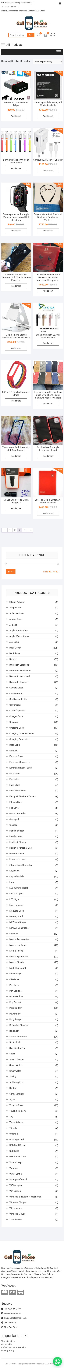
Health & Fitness (17, 842)
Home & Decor (16, 853)
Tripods (13, 1128)
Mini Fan (13, 933)
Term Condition (8, 1341)
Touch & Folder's (17, 1111)
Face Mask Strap (17, 790)
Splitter (13, 1088)
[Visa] (12, 1292)
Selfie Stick (15, 1042)
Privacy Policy (7, 1350)
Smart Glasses (16, 1059)
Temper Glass (16, 1105)
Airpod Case (15, 619)
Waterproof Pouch (18, 1179)
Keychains (14, 870)
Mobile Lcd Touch (18, 945)
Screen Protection (18, 1036)
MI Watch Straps (17, 922)
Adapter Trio (15, 607)
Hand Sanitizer (16, 830)
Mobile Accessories (19, 939)
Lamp (12, 882)
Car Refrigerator (17, 710)
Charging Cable (16, 727)
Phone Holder (16, 996)
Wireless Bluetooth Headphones (25, 1196)
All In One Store (10, 1327)
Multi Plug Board (17, 968)
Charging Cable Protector (21, 733)
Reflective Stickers (18, 1025)
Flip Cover (14, 808)
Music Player (15, 973)
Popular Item (15, 1008)
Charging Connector (19, 739)
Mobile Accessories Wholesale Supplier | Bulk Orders (23, 11)
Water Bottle (15, 1174)
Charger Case (16, 716)
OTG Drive (14, 979)
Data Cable (14, 745)
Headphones (15, 836)
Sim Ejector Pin (17, 1048)
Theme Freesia (35, 1364)
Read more (16, 168)
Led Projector (16, 905)
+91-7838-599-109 (8, 7)
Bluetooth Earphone (19, 665)
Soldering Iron (16, 1082)
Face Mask (14, 785)
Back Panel (14, 653)
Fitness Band (15, 802)
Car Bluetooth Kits (18, 699)
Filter (10, 571)
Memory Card (16, 916)
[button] (57, 1361)
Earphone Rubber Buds (20, 767)
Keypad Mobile (16, 876)
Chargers (13, 722)
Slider (12, 1053)
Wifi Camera (15, 1191)
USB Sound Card (17, 1156)
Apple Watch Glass (18, 630)
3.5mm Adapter (17, 602)
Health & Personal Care (20, 847)
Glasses (13, 825)
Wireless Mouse (17, 1213)
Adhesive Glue (16, 613)
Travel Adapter (16, 1122)
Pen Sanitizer (15, 991)
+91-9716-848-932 (12, 1313)
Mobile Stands (16, 962)
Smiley (12, 1076)
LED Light (14, 899)
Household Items (17, 859)
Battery (12, 659)
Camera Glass (16, 687)
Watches (13, 1168)
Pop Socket (15, 1002)
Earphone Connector (19, 762)
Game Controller (17, 813)
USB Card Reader (17, 1145)
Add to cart (16, 116)
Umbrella (13, 1133)
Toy (11, 1116)
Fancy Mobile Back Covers (22, 796)
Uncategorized (16, 1139)
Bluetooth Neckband (19, 676)
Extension (14, 779)
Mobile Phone (16, 950)
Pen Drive (14, 985)
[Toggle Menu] (58, 51)
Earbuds (13, 750)
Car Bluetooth (16, 693)
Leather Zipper (16, 893)
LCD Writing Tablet (18, 888)
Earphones (14, 773)
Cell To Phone (9, 1322)
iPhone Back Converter (20, 865)
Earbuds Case (16, 756)
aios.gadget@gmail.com (14, 1318)
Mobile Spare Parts (18, 956)
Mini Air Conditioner (19, 928)
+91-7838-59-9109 (12, 1309)
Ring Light (14, 1030)
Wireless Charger (17, 1202)
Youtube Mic (15, 1219)
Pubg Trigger (15, 1019)
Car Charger (15, 705)
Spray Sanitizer (16, 1093)
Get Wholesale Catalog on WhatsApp (16, 2)
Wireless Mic (15, 1208)
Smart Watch (15, 1065)
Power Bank (15, 1013)
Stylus (12, 1099)
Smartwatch (15, 1071)
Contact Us (6, 1344)
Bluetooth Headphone (20, 670)
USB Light (14, 1151)
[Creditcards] (20, 1292)
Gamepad (14, 819)
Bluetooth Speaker (18, 682)
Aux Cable (14, 642)
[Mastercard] (4, 1292)
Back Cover (15, 647)
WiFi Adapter (15, 1185)
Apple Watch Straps (19, 636)
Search (30, 35)
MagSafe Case (16, 910)
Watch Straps (16, 1162)
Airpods (13, 625)
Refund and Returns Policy (13, 1347)
